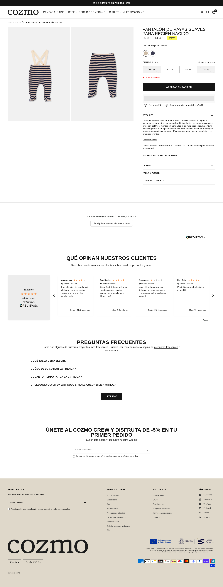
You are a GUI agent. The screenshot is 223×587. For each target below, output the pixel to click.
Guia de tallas (158, 495)
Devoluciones (158, 504)
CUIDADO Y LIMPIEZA (153, 180)
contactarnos (111, 350)
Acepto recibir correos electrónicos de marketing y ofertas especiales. (108, 456)
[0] (213, 12)
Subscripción (112, 500)
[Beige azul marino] (146, 53)
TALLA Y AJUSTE (151, 173)
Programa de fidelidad (116, 513)
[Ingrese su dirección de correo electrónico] (147, 449)
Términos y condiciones (162, 513)
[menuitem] (49, 12)
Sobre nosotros (113, 495)
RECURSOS (159, 489)
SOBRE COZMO (116, 489)
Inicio (10, 23)
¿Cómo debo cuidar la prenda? (53, 368)
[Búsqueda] (208, 12)
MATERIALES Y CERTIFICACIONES (160, 155)
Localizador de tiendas (116, 517)
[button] (111, 223)
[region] (133, 295)
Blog (108, 504)
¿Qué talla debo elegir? (48, 360)
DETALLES (148, 115)
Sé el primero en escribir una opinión (112, 223)
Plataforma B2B (113, 522)
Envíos (155, 500)
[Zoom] (64, 33)
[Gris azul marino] (153, 53)
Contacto (156, 517)
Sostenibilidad (112, 509)
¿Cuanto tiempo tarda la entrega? (56, 377)
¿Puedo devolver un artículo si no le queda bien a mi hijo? (73, 385)
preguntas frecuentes (166, 347)
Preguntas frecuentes (161, 509)
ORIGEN (147, 165)
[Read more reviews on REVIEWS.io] (29, 305)
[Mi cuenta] (202, 12)
